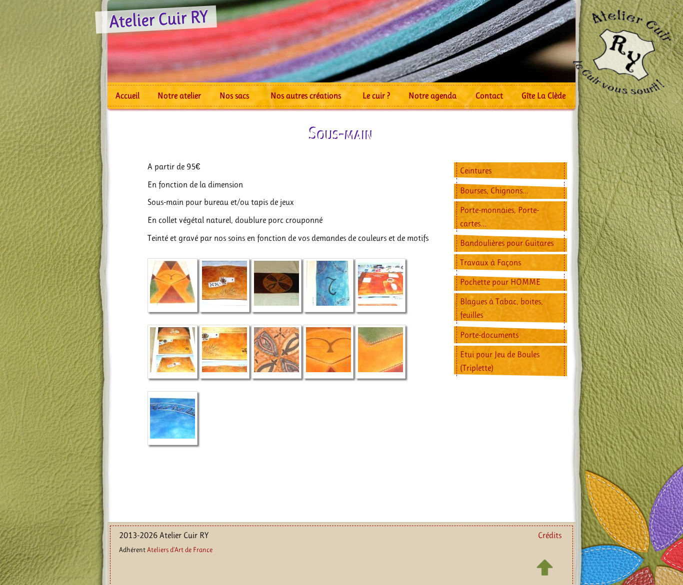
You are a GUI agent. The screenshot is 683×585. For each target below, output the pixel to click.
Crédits (550, 535)
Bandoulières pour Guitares (507, 243)
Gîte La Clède (544, 95)
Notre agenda (432, 95)
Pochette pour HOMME (500, 282)
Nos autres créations (305, 95)
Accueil (128, 95)
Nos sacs (234, 95)
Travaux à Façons (490, 262)
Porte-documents (489, 335)
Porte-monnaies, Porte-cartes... (499, 216)
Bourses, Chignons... (494, 190)
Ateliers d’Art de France (179, 550)
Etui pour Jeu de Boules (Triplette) (500, 361)
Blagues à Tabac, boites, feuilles (501, 308)
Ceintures (476, 170)
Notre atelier (179, 95)
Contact (489, 95)
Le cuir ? (376, 95)
